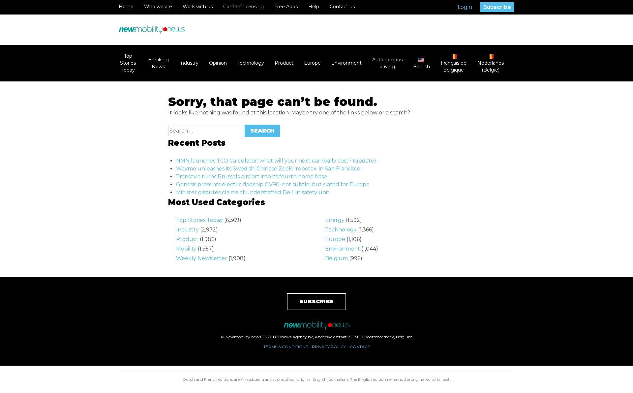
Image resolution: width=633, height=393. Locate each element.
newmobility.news (152, 30)
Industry (188, 63)
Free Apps (286, 7)
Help (313, 7)
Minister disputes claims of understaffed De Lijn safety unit (252, 192)
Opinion (218, 63)
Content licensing (243, 7)
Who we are (158, 7)
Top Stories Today (128, 63)
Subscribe (497, 7)
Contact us (342, 7)
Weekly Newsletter (201, 258)
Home (126, 7)
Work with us (198, 7)
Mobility (186, 249)
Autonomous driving (387, 63)
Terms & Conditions (285, 346)
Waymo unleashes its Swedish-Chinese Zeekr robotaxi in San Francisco (268, 169)
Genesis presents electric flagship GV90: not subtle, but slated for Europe (273, 184)
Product (284, 63)
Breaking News (158, 63)
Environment (346, 63)
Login (465, 7)
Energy (335, 220)
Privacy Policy (329, 346)
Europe (312, 63)
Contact (360, 346)
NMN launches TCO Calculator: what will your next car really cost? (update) (276, 161)
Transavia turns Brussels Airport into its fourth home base (251, 176)
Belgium (336, 258)
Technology (250, 63)
